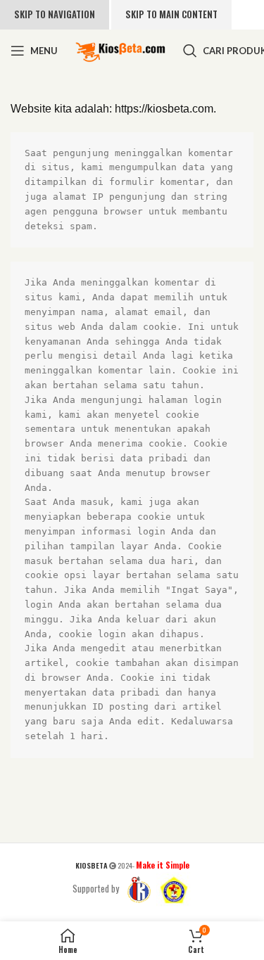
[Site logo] (120, 49)
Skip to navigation (54, 14)
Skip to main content (171, 14)
